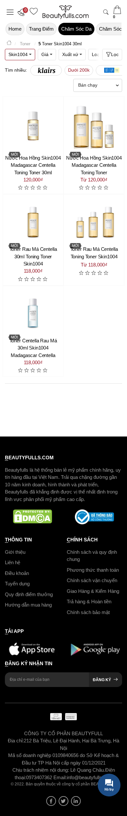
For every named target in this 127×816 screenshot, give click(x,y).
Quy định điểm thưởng (29, 594)
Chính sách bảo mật (88, 612)
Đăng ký (102, 680)
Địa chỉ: (16, 740)
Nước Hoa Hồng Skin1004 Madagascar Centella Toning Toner (94, 165)
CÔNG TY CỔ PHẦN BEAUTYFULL (63, 733)
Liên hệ (12, 562)
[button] (23, 12)
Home (14, 29)
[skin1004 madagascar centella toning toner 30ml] (33, 126)
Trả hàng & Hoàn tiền (89, 601)
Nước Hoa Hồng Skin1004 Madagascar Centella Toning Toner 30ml (33, 165)
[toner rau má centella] (33, 221)
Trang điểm (41, 29)
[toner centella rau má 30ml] (33, 312)
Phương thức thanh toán (93, 570)
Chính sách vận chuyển (92, 580)
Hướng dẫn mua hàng (28, 605)
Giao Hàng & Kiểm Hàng (93, 591)
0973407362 (39, 777)
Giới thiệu (15, 552)
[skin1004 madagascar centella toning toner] (94, 126)
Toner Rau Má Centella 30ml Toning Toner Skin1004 (33, 256)
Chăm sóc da (76, 29)
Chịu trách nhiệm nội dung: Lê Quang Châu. (58, 770)
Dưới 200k (79, 70)
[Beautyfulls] (9, 43)
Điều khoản (17, 573)
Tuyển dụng (17, 583)
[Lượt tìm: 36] (46, 70)
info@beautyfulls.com (90, 777)
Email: (60, 777)
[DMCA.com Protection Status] (33, 516)
